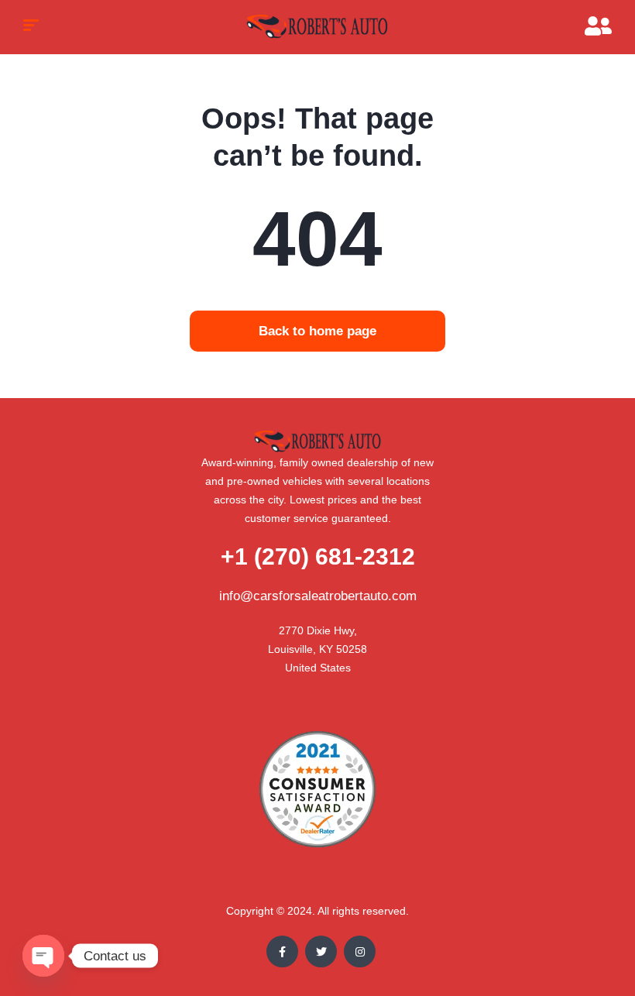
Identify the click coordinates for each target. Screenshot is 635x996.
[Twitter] (321, 951)
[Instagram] (360, 951)
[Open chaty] (43, 956)
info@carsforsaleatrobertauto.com (318, 596)
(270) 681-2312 (318, 556)
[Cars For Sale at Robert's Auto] (318, 27)
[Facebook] (282, 951)
